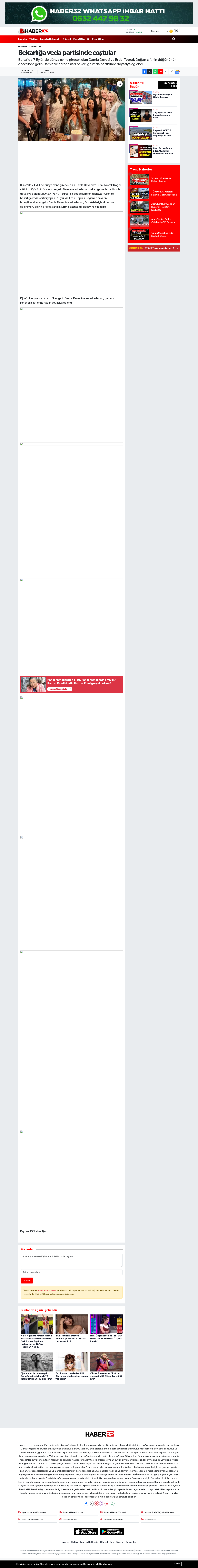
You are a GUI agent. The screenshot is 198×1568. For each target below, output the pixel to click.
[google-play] (112, 1531)
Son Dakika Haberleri (113, 1519)
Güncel (67, 39)
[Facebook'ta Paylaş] (144, 71)
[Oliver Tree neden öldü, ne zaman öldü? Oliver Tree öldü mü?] (106, 1361)
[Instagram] (101, 1503)
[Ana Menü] (178, 39)
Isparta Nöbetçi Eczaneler (34, 1512)
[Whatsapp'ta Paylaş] (155, 71)
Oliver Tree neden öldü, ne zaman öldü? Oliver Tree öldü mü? (106, 1376)
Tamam (177, 1564)
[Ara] (174, 39)
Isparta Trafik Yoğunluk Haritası (159, 1512)
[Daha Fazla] (160, 71)
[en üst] (99, 13)
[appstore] (86, 1531)
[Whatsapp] (112, 1503)
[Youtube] (107, 1503)
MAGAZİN (36, 47)
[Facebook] (86, 1503)
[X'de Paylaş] (149, 71)
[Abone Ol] (177, 72)
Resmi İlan (98, 39)
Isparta (22, 39)
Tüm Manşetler (70, 1519)
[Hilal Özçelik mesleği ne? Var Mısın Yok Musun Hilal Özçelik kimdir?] (106, 1324)
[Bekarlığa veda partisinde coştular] (71, 109)
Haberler (22, 47)
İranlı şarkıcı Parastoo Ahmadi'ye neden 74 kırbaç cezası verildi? (71, 1338)
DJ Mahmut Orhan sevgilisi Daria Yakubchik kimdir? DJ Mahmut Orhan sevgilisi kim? (36, 1376)
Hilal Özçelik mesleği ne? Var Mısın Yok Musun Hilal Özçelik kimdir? (106, 1338)
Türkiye (33, 39)
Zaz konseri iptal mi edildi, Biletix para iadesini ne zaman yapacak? (72, 1376)
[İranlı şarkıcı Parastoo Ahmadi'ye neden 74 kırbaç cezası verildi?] (72, 1324)
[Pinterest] (96, 1503)
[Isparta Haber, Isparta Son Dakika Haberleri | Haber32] (33, 31)
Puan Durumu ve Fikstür (32, 1519)
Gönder (27, 1280)
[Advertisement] (71, 161)
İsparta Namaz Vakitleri (115, 1512)
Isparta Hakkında (50, 39)
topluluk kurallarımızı (47, 1290)
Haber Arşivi (150, 1519)
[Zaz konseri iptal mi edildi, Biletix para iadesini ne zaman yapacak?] (72, 1361)
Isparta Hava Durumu (73, 1512)
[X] (91, 1503)
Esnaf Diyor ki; (81, 39)
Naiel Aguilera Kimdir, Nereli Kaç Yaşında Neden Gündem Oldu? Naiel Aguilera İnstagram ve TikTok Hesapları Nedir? (36, 1341)
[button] (174, 248)
